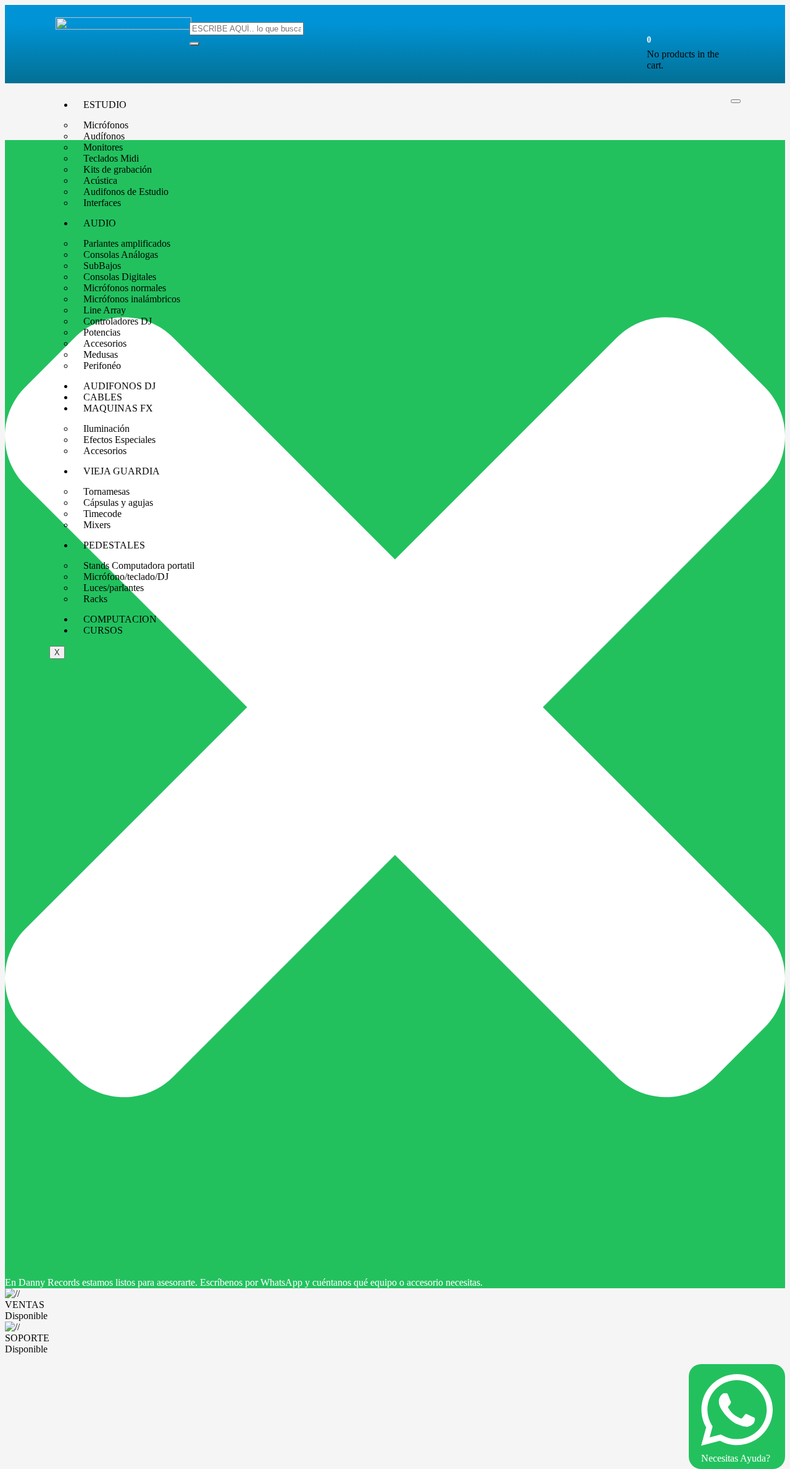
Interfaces (102, 202)
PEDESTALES (114, 545)
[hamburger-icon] (736, 101)
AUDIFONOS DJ (119, 386)
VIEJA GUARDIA (121, 471)
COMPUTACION (120, 619)
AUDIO (99, 223)
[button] (649, 39)
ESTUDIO (105, 104)
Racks (95, 599)
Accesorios (105, 450)
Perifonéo (102, 365)
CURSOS (103, 630)
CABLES (102, 397)
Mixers (96, 524)
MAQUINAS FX (118, 408)
